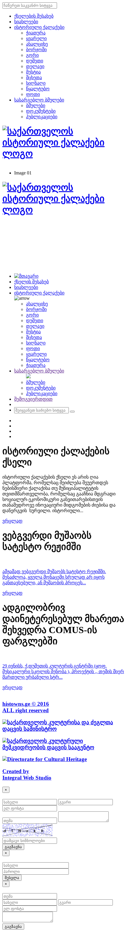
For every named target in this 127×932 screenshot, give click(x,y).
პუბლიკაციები (41, 116)
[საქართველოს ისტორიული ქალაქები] (63, 209)
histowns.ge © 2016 (25, 704)
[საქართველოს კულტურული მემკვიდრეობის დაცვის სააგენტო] (63, 747)
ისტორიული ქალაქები (39, 27)
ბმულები (35, 105)
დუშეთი (34, 60)
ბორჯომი (36, 49)
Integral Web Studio (26, 778)
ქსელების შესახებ (33, 16)
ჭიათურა (35, 32)
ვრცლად (12, 520)
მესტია (33, 71)
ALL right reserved (25, 710)
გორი (32, 55)
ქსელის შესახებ (31, 281)
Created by (15, 771)
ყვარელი (36, 38)
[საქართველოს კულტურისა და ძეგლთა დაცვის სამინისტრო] (63, 729)
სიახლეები (26, 21)
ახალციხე (37, 43)
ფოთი (33, 94)
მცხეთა (34, 77)
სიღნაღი (35, 83)
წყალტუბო (38, 88)
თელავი (35, 66)
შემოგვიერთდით (33, 399)
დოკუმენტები (41, 111)
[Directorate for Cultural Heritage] (44, 759)
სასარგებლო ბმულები (39, 99)
